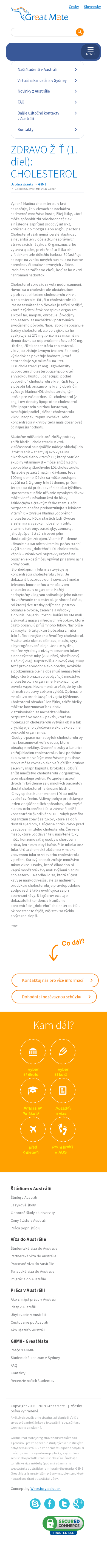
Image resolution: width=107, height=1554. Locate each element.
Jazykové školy (23, 1205)
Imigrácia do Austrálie (28, 1279)
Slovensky (92, 6)
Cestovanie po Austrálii (30, 1322)
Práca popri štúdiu (25, 1228)
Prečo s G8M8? (23, 1349)
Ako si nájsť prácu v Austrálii (33, 1299)
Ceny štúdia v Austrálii (28, 1220)
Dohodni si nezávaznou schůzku (52, 996)
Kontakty (25, 129)
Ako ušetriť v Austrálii (28, 1329)
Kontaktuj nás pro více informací (53, 980)
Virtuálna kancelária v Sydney (42, 80)
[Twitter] (64, 1503)
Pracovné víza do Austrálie (32, 1263)
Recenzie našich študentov (33, 1380)
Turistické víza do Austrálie (33, 1271)
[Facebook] (49, 1503)
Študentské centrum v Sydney (35, 1357)
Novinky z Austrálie (34, 91)
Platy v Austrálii (23, 1306)
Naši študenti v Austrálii (37, 69)
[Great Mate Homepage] (39, 14)
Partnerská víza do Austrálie (34, 1255)
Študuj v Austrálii (24, 1197)
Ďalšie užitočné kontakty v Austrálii (38, 115)
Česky (74, 6)
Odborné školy (23, 1212)
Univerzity (46, 1212)
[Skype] (35, 1503)
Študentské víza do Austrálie (34, 1248)
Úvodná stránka (22, 184)
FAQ (21, 102)
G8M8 (42, 184)
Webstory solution (45, 1488)
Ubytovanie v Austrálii (28, 1314)
